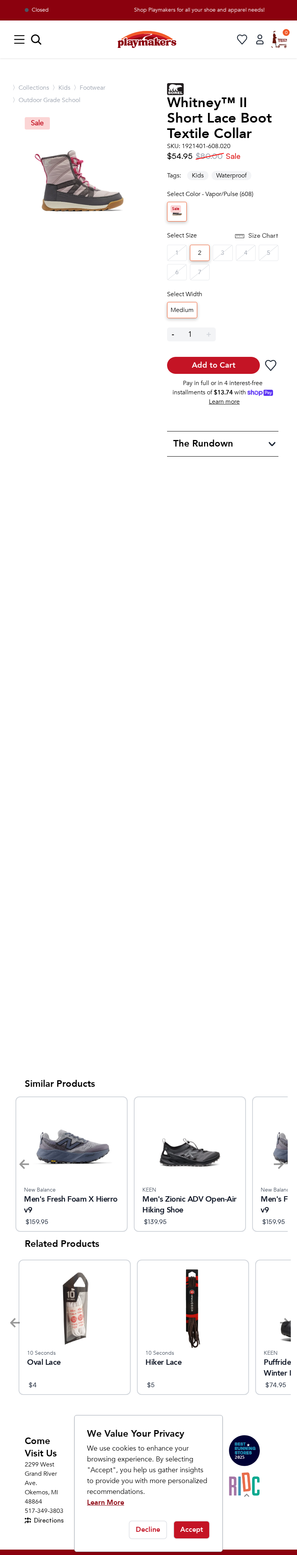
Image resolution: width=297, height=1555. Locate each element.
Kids (198, 175)
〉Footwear (89, 88)
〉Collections (30, 88)
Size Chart (263, 235)
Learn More (105, 1502)
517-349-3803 (44, 1511)
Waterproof (231, 175)
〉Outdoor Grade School (46, 100)
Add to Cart (214, 365)
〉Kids (61, 88)
